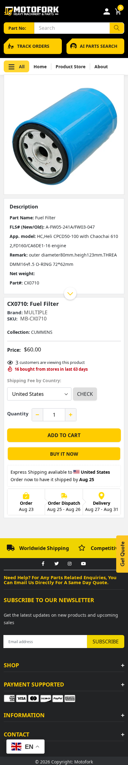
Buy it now (64, 454)
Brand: (15, 312)
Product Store (70, 66)
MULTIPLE (36, 312)
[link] (43, 564)
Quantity (18, 413)
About (101, 66)
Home (40, 66)
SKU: (12, 318)
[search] (117, 28)
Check (85, 394)
